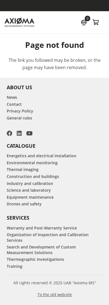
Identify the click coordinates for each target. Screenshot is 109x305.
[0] (84, 21)
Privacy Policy (20, 111)
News (12, 97)
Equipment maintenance (30, 197)
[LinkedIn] (19, 133)
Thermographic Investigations (35, 259)
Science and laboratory (29, 190)
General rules (19, 118)
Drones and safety (24, 204)
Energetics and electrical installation (41, 155)
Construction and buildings (33, 176)
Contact (14, 104)
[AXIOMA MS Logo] (19, 22)
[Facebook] (9, 133)
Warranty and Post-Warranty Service (42, 228)
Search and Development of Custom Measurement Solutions (41, 249)
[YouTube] (29, 133)
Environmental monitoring (32, 162)
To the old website (54, 294)
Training (14, 266)
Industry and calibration (30, 183)
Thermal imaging (23, 169)
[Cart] (95, 22)
